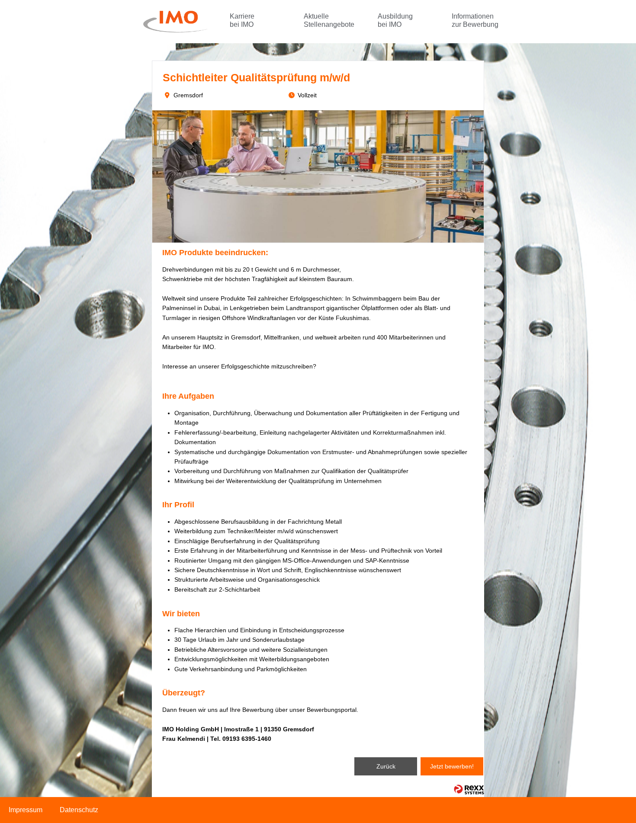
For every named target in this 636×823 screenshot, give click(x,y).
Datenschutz (79, 809)
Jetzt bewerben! (452, 766)
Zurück (385, 766)
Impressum (25, 809)
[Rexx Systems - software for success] (469, 789)
